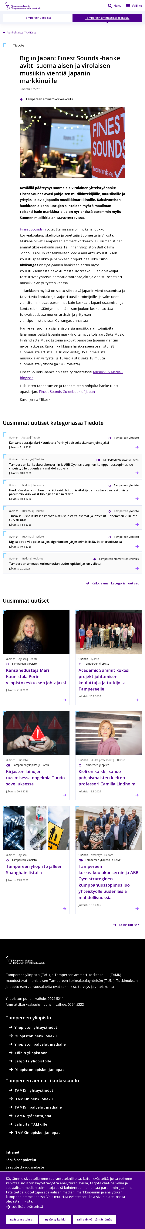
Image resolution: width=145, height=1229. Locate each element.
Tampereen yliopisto (38, 17)
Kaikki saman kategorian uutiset (115, 583)
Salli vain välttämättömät (94, 1219)
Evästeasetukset (22, 1219)
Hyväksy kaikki (55, 1219)
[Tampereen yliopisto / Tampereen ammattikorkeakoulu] (26, 5)
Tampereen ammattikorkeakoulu (107, 17)
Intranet (12, 1152)
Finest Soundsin (33, 229)
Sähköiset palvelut (21, 1160)
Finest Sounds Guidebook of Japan (67, 391)
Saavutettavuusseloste (25, 1167)
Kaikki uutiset (129, 925)
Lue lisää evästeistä (27, 1206)
